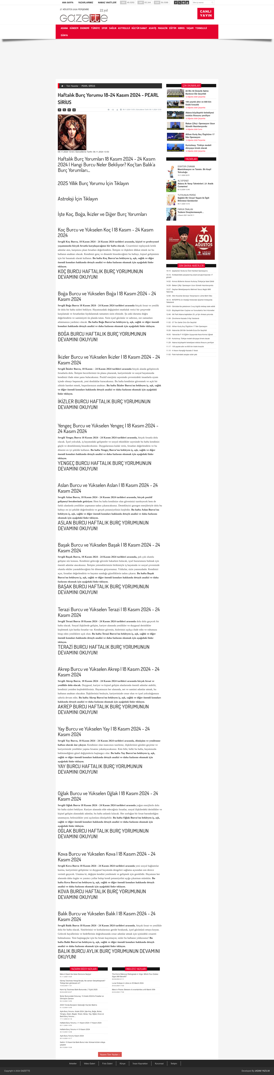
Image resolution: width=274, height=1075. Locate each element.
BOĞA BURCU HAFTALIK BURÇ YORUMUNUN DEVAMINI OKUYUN (102, 336)
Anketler (73, 1063)
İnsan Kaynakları (140, 1063)
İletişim (174, 1063)
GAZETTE (25, 1070)
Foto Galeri (107, 1063)
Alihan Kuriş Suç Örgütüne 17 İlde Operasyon (200, 136)
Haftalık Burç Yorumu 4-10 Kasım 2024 (75, 1029)
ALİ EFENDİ (183, 166)
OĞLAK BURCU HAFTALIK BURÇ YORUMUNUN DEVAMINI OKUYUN (103, 833)
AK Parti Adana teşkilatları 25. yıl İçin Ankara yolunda (189, 314)
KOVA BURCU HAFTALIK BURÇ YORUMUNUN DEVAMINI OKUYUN (102, 894)
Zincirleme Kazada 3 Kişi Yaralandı (182, 318)
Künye (122, 1063)
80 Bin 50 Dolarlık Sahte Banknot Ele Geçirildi (197, 92)
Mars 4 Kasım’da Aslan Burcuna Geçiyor (75, 974)
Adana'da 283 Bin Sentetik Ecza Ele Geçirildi (186, 330)
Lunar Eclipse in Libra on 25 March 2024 (128, 983)
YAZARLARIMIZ (85, 2)
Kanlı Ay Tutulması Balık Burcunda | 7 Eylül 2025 (78, 989)
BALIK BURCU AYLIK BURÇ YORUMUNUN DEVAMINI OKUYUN (109, 954)
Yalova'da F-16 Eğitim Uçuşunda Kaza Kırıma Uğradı (189, 334)
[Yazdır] (109, 109)
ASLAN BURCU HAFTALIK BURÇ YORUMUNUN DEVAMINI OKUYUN (103, 525)
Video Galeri (89, 1063)
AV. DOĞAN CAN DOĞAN (189, 209)
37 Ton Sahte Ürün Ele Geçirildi (181, 322)
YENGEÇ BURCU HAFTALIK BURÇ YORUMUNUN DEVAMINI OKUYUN (104, 466)
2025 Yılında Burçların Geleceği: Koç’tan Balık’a (78, 1005)
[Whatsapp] (74, 109)
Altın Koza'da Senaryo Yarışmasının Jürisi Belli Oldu (189, 295)
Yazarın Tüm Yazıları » (110, 1054)
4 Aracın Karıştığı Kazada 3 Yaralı (182, 350)
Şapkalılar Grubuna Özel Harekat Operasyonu (187, 270)
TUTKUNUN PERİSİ (187, 180)
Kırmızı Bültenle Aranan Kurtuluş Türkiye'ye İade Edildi (190, 281)
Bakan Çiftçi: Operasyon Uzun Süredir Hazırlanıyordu (200, 125)
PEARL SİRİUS (88, 85)
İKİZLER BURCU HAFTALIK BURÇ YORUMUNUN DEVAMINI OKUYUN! (104, 404)
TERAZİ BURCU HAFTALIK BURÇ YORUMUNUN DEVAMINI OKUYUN (104, 649)
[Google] (69, 109)
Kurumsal (159, 1063)
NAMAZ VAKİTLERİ (107, 2)
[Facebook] (59, 109)
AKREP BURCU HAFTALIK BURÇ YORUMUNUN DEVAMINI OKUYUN (103, 709)
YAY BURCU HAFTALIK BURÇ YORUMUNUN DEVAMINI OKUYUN (100, 769)
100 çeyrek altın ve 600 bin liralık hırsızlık (198, 103)
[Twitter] (64, 109)
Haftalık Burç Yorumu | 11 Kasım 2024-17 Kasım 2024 (80, 1022)
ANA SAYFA (67, 2)
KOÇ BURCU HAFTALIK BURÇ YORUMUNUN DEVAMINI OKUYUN (100, 274)
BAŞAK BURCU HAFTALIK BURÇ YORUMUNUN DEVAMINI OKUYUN (103, 589)
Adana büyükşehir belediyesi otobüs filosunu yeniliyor (200, 114)
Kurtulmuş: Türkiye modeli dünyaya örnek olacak (198, 146)
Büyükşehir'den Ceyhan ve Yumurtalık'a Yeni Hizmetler (190, 310)
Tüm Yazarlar (72, 85)
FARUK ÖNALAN (185, 194)
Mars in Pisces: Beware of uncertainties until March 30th (133, 989)
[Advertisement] (137, 59)
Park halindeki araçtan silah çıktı (181, 354)
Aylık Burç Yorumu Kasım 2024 (72, 1035)
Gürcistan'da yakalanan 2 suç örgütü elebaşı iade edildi (190, 306)
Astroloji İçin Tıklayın (78, 198)
